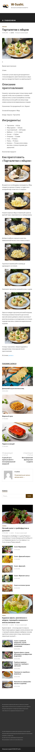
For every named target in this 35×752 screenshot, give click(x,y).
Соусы (4, 615)
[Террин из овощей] (17, 442)
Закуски (4, 26)
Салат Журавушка (20, 547)
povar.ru (11, 355)
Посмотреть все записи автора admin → (22, 476)
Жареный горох (7, 416)
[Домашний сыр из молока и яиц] (17, 386)
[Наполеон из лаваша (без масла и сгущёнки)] (7, 687)
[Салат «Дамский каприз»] (7, 562)
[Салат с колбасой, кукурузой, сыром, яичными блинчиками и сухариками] (7, 647)
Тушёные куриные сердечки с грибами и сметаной (21, 664)
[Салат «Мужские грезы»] (7, 581)
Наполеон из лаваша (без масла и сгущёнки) (22, 682)
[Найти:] (17, 496)
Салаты (4, 525)
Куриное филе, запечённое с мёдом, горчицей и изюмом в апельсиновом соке (15, 620)
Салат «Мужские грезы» (22, 575)
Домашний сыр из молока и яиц (13, 388)
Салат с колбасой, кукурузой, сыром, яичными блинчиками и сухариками (22, 643)
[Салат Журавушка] (7, 553)
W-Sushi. (17, 4)
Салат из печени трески (22, 585)
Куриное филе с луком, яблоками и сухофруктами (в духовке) (23, 654)
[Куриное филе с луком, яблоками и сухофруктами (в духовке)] (7, 658)
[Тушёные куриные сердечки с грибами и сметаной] (7, 668)
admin (12, 32)
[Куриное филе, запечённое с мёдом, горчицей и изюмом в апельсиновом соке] (17, 614)
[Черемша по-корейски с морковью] (7, 678)
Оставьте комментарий (21, 32)
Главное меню (10, 20)
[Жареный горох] (17, 414)
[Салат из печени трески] (7, 591)
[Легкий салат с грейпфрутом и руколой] (17, 524)
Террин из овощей (8, 444)
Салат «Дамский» (20, 566)
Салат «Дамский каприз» (22, 556)
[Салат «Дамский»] (7, 572)
